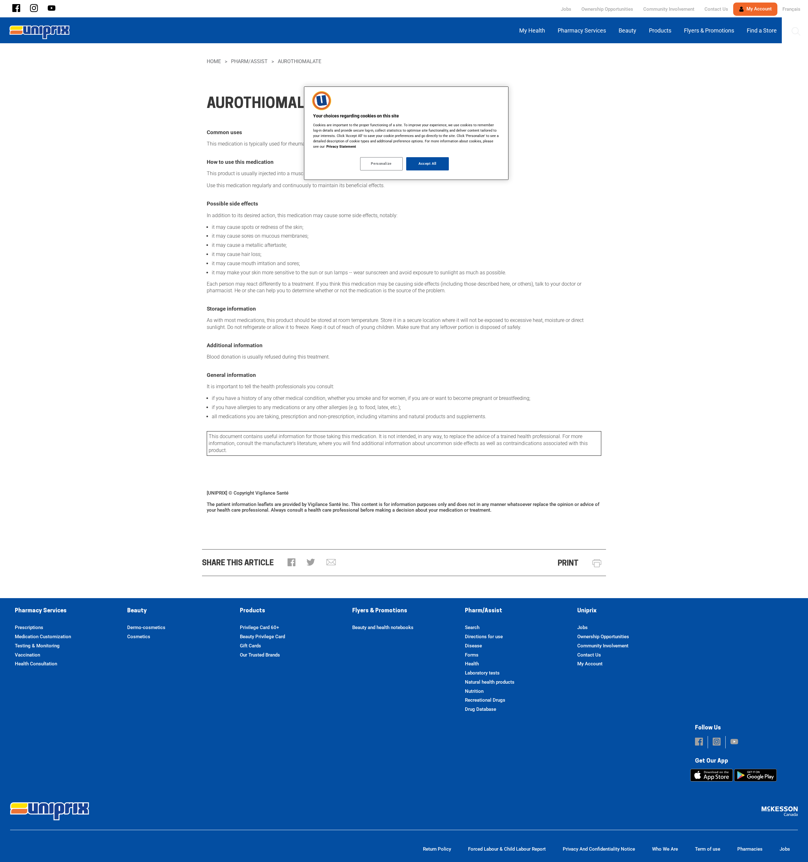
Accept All (428, 163)
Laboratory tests (482, 673)
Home (214, 61)
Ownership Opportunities (607, 9)
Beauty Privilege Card (262, 636)
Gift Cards (250, 646)
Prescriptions (29, 627)
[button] (16, 9)
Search (472, 627)
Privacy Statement (341, 146)
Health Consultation (36, 664)
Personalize (381, 163)
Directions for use (484, 636)
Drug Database (480, 709)
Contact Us (716, 9)
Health (472, 664)
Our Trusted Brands (260, 655)
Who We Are (665, 849)
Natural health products (489, 682)
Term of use (707, 849)
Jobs (566, 9)
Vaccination (27, 655)
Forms (471, 655)
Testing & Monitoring (37, 646)
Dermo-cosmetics (146, 627)
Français (791, 9)
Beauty (137, 611)
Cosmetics (138, 636)
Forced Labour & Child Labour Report (507, 849)
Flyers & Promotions (379, 611)
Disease (473, 646)
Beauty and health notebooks (382, 627)
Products (252, 611)
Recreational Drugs (485, 700)
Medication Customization (43, 636)
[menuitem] (533, 30)
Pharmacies (750, 849)
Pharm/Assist (249, 61)
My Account (758, 9)
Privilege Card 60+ (259, 627)
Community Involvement (668, 9)
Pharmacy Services (41, 611)
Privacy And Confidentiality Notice (599, 849)
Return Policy (437, 849)
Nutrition (474, 691)
